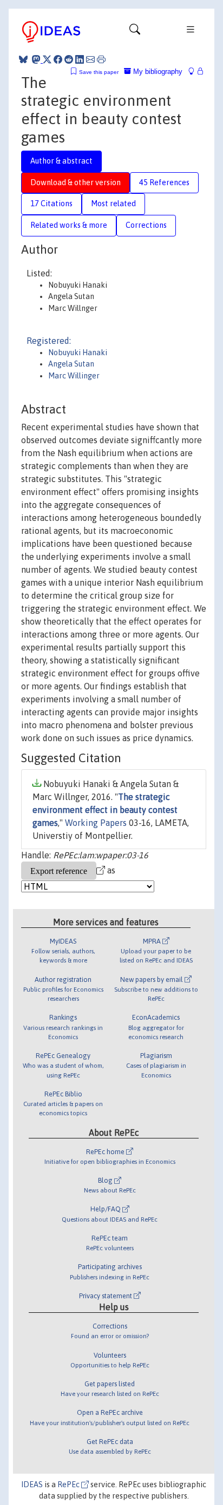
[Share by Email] (90, 59)
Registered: (49, 340)
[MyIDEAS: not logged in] (194, 71)
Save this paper (99, 72)
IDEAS (32, 1484)
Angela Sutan (71, 364)
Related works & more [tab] (68, 225)
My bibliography (156, 71)
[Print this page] (101, 59)
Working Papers (96, 823)
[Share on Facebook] (58, 59)
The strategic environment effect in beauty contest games (105, 810)
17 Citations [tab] (51, 203)
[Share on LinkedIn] (79, 59)
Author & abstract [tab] (61, 161)
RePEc (69, 1484)
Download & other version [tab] (75, 182)
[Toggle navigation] (135, 32)
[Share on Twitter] (47, 59)
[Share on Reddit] (68, 59)
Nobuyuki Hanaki (77, 352)
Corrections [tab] (146, 225)
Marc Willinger (74, 375)
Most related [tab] (113, 203)
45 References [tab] (164, 182)
